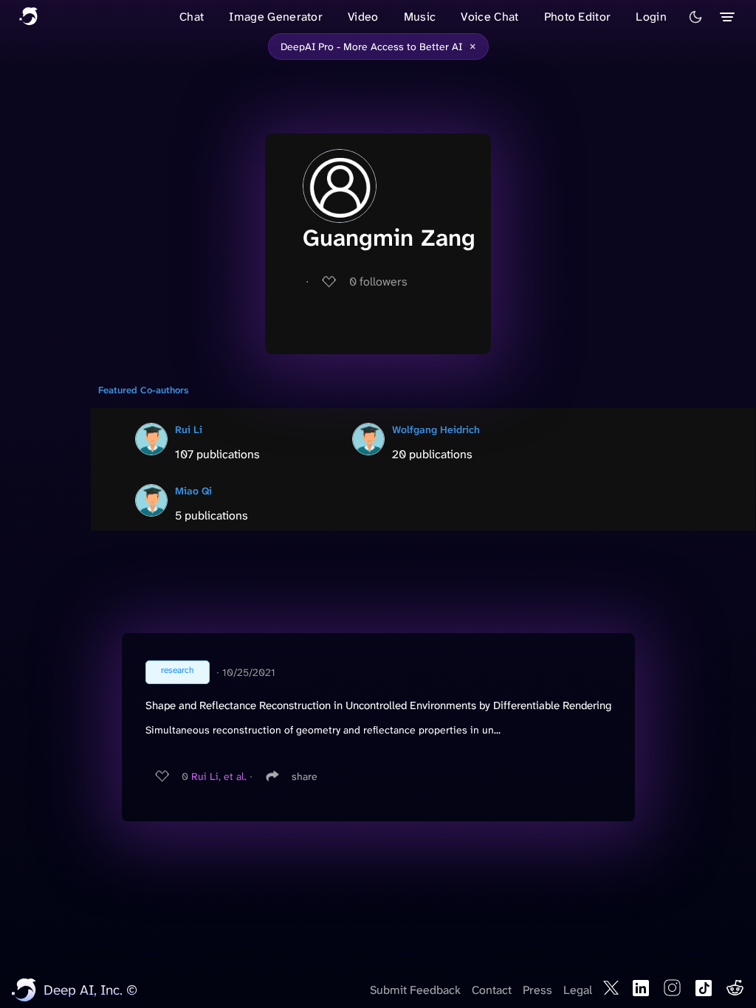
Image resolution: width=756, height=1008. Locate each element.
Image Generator (276, 16)
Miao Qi (193, 490)
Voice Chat (489, 16)
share (304, 776)
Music (420, 16)
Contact (492, 990)
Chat (191, 16)
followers (378, 281)
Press (537, 990)
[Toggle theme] (695, 17)
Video (363, 16)
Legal (577, 990)
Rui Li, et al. (219, 776)
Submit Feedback (415, 990)
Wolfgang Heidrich (436, 429)
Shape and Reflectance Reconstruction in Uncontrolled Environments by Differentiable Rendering (378, 705)
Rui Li (188, 429)
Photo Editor (577, 16)
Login (651, 16)
